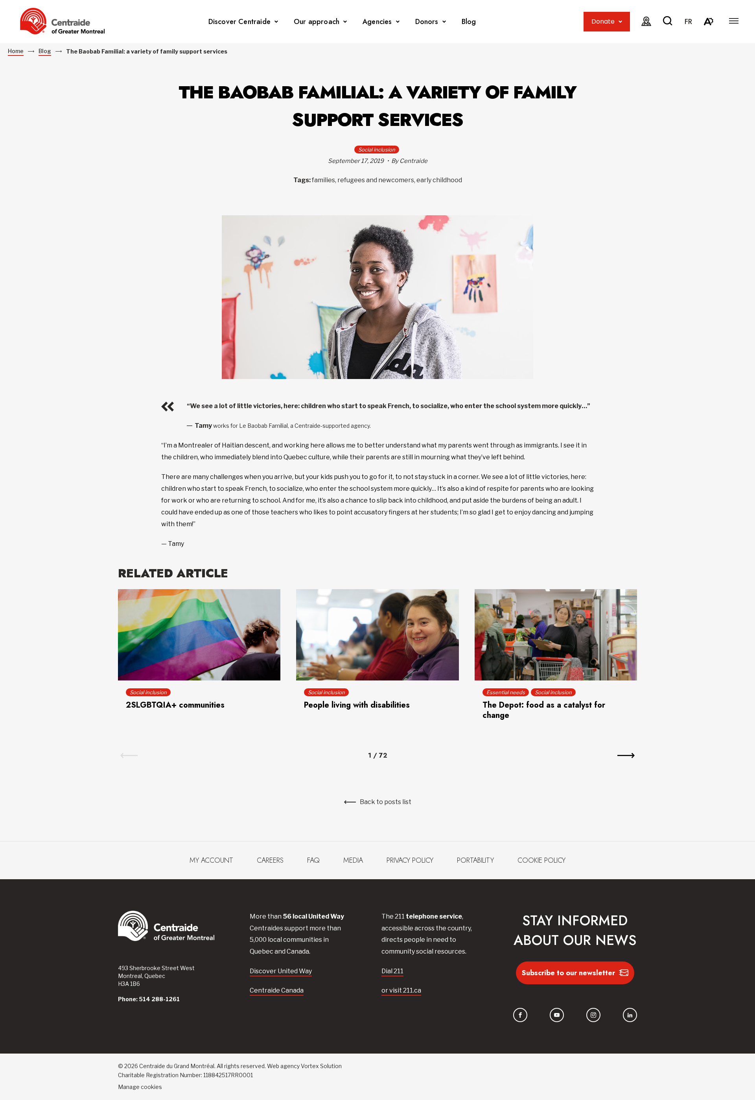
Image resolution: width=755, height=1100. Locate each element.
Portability (475, 860)
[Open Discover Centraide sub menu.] (276, 22)
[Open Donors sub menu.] (444, 22)
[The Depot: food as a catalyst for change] (556, 634)
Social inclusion (376, 149)
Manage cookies (140, 1086)
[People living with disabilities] (377, 634)
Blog (469, 22)
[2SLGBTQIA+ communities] (199, 634)
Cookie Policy (541, 860)
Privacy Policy (410, 860)
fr (688, 22)
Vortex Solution (321, 1066)
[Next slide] (626, 756)
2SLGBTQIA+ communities (175, 705)
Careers (270, 860)
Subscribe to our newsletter (568, 973)
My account (211, 860)
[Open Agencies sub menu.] (397, 22)
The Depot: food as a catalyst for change (543, 710)
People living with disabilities (357, 705)
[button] (733, 21)
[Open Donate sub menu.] (620, 22)
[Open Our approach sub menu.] (345, 22)
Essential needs (505, 692)
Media (353, 860)
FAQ (313, 860)
